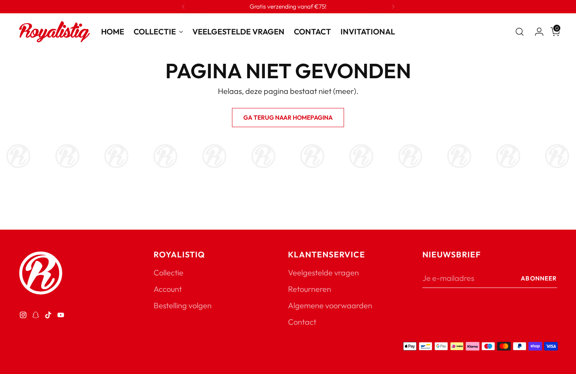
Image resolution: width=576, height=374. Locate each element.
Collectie (168, 272)
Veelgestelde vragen (323, 272)
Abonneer (539, 278)
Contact (302, 322)
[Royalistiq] (54, 31)
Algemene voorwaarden (330, 305)
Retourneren (309, 289)
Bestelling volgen (183, 305)
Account (168, 289)
